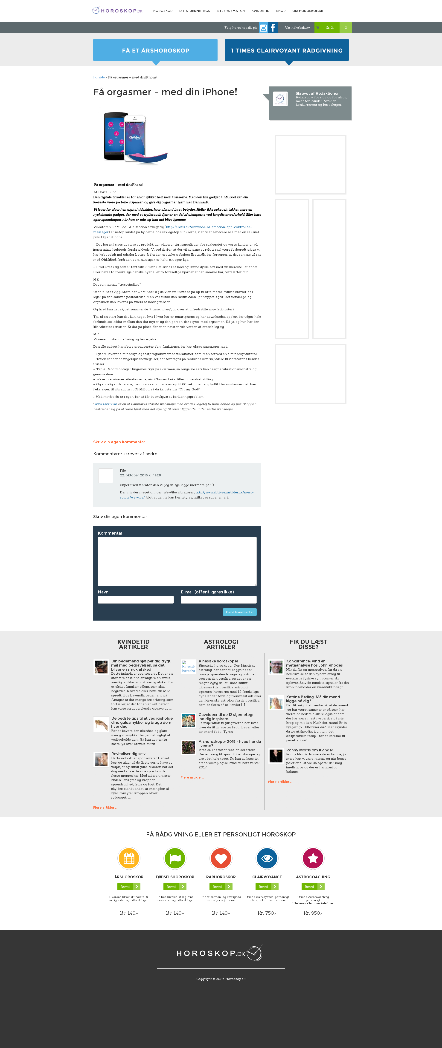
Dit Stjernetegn (194, 11)
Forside (99, 77)
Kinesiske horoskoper (218, 661)
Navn (103, 592)
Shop (280, 11)
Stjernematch (231, 11)
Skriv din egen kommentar (119, 442)
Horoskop (162, 11)
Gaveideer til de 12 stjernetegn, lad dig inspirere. (227, 717)
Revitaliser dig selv (128, 754)
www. (106, 404)
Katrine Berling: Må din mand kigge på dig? (313, 699)
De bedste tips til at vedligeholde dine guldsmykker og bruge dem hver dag (142, 722)
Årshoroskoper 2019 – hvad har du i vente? (230, 743)
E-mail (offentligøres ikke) (207, 592)
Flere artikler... (104, 807)
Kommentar (110, 533)
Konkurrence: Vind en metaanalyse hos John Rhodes (314, 663)
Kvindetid (260, 11)
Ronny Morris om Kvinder (309, 750)
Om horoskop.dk (307, 11)
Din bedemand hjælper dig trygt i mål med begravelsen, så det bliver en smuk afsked (141, 665)
